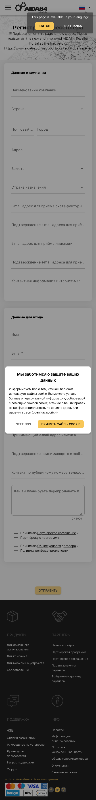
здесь (67, 407)
